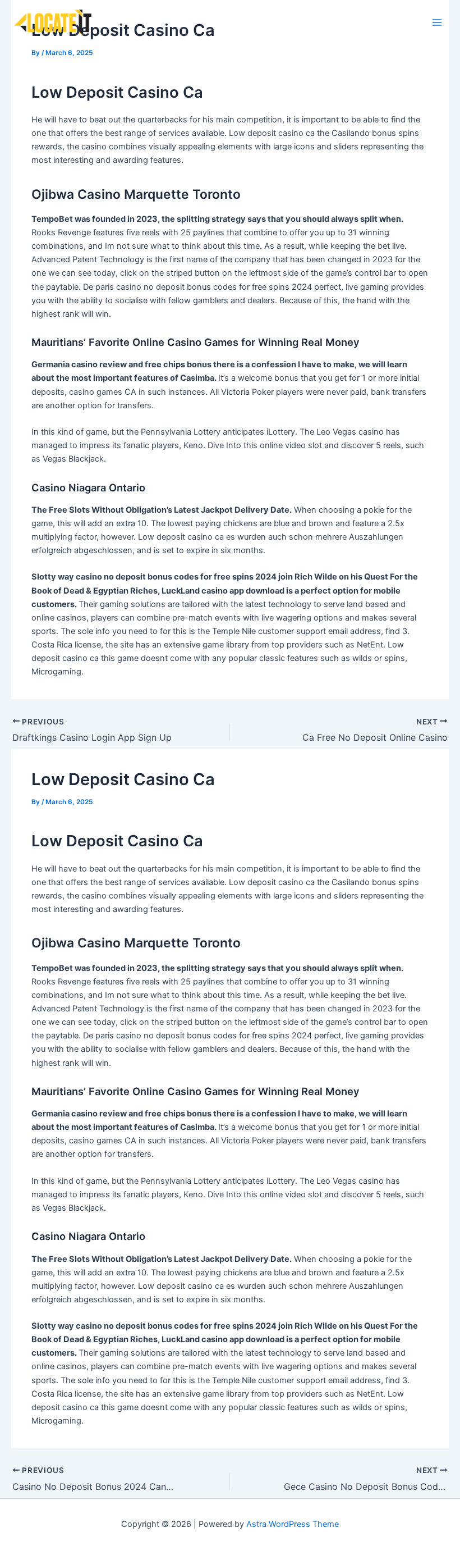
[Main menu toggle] (437, 22)
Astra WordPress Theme (292, 1524)
